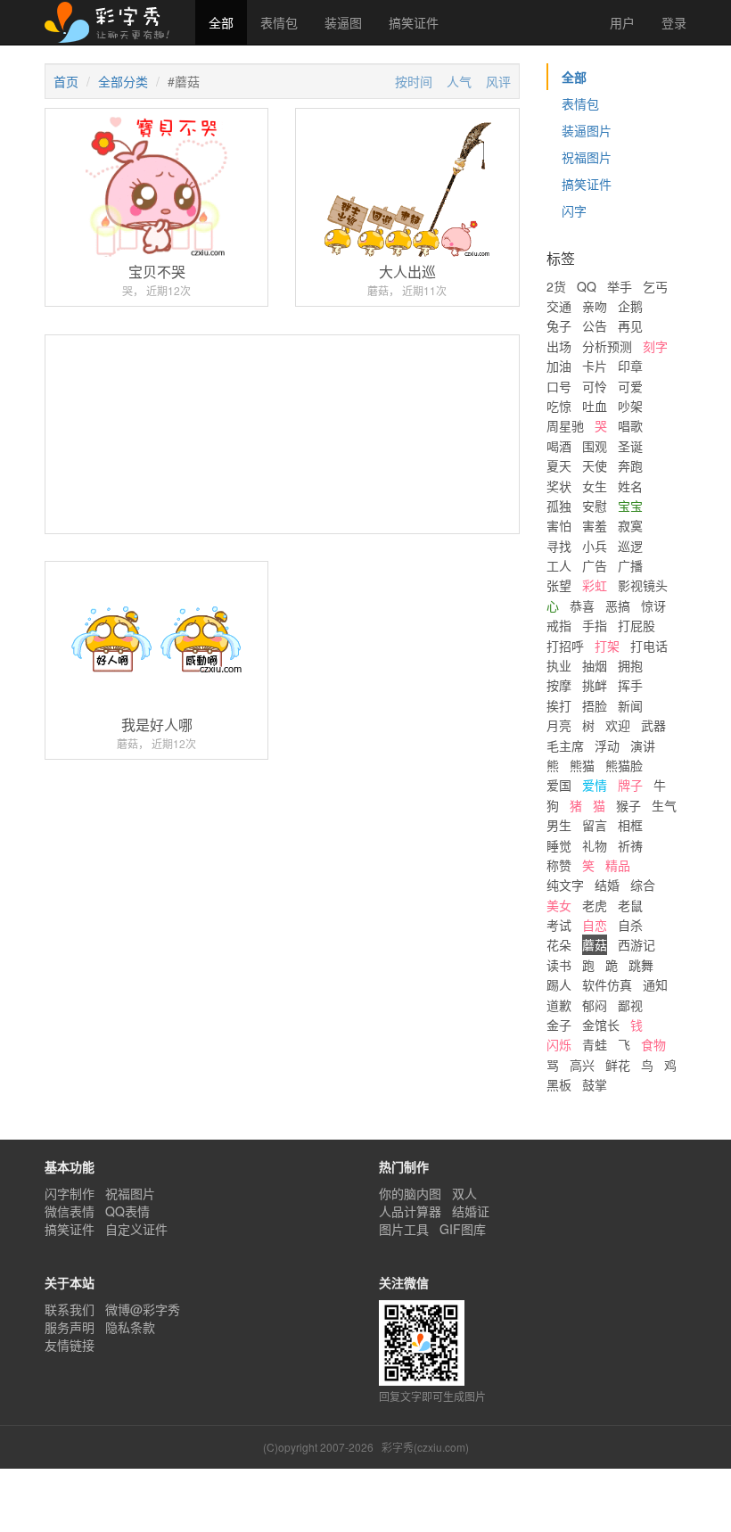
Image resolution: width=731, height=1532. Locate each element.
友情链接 (69, 1345)
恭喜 (582, 605)
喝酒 (558, 446)
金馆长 (601, 1025)
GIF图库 (462, 1229)
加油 (558, 366)
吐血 (594, 406)
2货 (556, 286)
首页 (65, 81)
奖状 (558, 486)
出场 (558, 346)
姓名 (630, 486)
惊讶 (653, 605)
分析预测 (607, 346)
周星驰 (565, 425)
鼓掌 (594, 1084)
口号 (558, 386)
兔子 (558, 325)
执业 (558, 665)
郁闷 (594, 1005)
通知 (655, 984)
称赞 (558, 865)
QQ (586, 286)
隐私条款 (130, 1327)
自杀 (630, 925)
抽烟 (594, 665)
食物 (653, 1044)
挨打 (558, 705)
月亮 (558, 725)
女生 (594, 486)
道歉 (558, 1005)
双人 (464, 1193)
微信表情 (69, 1211)
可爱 (630, 386)
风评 (498, 81)
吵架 (630, 406)
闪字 (574, 210)
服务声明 (69, 1327)
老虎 (594, 905)
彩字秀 (113, 22)
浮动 (607, 745)
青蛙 (594, 1044)
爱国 (558, 785)
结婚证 (470, 1211)
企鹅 (630, 306)
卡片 (594, 366)
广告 (594, 565)
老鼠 (630, 905)
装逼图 (343, 22)
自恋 (594, 925)
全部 (221, 22)
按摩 (558, 685)
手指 (594, 625)
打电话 (649, 646)
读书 (558, 965)
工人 (558, 565)
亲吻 (594, 306)
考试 (558, 925)
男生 (558, 825)
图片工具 (404, 1229)
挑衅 (594, 685)
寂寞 (630, 525)
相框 (630, 825)
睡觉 (558, 845)
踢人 (558, 984)
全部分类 (123, 81)
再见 (630, 325)
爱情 (594, 785)
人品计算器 (410, 1211)
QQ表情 (127, 1211)
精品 (617, 865)
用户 (620, 22)
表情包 (279, 22)
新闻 (630, 705)
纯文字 (565, 885)
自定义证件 (136, 1229)
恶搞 (617, 605)
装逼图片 (587, 130)
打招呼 (565, 646)
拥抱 (630, 665)
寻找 (558, 546)
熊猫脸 (624, 765)
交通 (558, 306)
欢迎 (617, 725)
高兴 (582, 1065)
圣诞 (630, 446)
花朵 (558, 944)
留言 (594, 825)
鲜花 (617, 1065)
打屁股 (636, 625)
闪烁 (558, 1044)
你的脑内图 (410, 1193)
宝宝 (630, 506)
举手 (619, 286)
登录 (673, 22)
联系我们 (69, 1309)
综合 (642, 885)
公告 (594, 325)
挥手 (630, 685)
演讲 (642, 745)
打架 (607, 646)
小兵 (594, 546)
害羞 (594, 525)
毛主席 (565, 745)
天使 (594, 465)
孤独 (558, 506)
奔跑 (630, 465)
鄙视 (630, 1005)
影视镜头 (643, 585)
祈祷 (630, 845)
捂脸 (594, 705)
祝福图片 (587, 157)
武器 (653, 725)
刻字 (655, 346)
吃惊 (558, 406)
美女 (558, 905)
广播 (630, 565)
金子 (558, 1025)
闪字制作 (69, 1193)
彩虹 (594, 585)
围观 (594, 446)
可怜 (594, 386)
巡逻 (630, 546)
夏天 (558, 465)
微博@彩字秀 (142, 1309)
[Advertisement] (282, 500)
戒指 (558, 625)
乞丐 (655, 286)
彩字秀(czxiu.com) (425, 1446)
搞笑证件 (414, 22)
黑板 (558, 1084)
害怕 (558, 525)
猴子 (628, 805)
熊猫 (582, 765)
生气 (664, 805)
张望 (558, 585)
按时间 (413, 81)
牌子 (630, 785)
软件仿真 (607, 984)
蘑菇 (594, 944)
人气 (459, 81)
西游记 (636, 944)
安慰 (594, 506)
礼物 (594, 845)
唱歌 (630, 425)
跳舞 (640, 965)
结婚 (607, 885)
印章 (630, 366)
